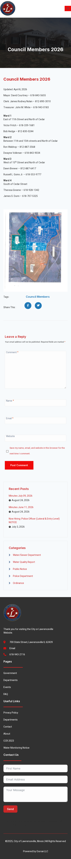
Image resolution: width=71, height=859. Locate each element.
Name (10, 401)
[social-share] (27, 305)
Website (10, 436)
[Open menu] (68, 8)
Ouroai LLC (42, 851)
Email (9, 418)
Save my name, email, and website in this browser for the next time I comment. (37, 450)
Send (10, 809)
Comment (12, 352)
